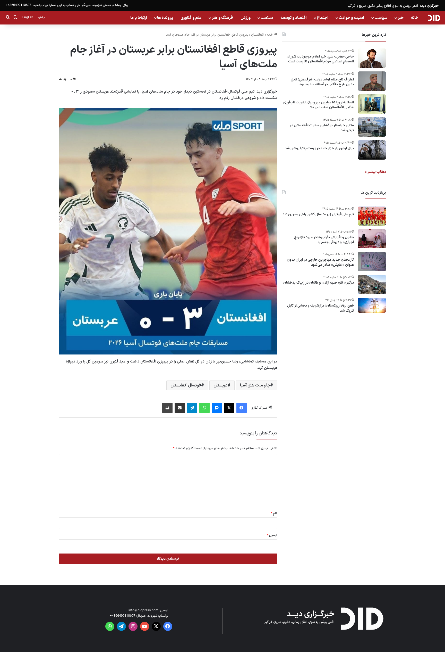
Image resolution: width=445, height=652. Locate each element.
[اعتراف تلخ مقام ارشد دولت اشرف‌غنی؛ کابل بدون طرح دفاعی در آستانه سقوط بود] (372, 81)
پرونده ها (165, 18)
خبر (401, 18)
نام (274, 513)
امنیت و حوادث (351, 18)
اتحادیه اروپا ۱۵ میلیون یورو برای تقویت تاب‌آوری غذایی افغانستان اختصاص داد (318, 105)
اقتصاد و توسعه (293, 18)
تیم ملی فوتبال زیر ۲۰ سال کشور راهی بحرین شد (318, 214)
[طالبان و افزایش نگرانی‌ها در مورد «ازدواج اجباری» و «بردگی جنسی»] (372, 238)
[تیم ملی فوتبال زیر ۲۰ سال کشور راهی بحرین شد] (372, 216)
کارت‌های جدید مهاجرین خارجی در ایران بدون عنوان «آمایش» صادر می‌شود (320, 263)
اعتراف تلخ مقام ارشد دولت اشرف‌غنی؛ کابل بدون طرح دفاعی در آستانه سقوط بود (322, 82)
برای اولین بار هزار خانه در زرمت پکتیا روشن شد (319, 148)
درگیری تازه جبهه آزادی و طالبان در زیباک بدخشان (318, 283)
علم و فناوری (191, 18)
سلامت (267, 18)
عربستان (220, 385)
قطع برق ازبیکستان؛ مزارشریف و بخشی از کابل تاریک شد (320, 308)
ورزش (246, 18)
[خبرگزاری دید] (434, 18)
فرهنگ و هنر (222, 18)
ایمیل (272, 535)
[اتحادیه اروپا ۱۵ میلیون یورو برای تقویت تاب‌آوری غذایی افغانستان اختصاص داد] (372, 104)
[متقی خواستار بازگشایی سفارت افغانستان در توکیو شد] (372, 127)
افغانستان (257, 34)
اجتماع (322, 18)
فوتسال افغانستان (185, 385)
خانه (414, 18)
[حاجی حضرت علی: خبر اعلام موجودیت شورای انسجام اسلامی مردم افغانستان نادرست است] (372, 58)
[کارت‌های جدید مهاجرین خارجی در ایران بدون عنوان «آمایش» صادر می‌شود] (372, 261)
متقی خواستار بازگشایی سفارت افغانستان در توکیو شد (322, 128)
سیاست (380, 18)
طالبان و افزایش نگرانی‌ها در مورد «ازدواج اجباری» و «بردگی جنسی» (324, 240)
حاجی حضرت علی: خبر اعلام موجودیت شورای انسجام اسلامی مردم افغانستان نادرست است (320, 59)
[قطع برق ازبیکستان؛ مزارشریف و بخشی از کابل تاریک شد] (372, 305)
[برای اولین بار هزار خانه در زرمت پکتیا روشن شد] (372, 150)
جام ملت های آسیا (255, 385)
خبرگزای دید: (429, 6)
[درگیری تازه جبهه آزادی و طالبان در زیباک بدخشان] (372, 284)
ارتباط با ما (138, 18)
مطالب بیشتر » (375, 172)
